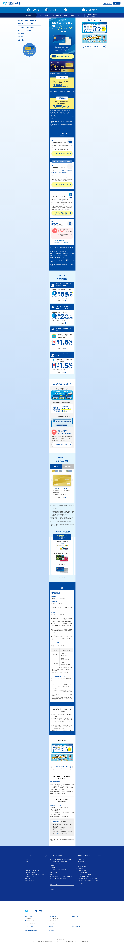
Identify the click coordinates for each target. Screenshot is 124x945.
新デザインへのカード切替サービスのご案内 (88, 880)
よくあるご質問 (29, 926)
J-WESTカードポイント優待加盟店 (59, 861)
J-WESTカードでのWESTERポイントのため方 (61, 859)
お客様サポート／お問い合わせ (84, 856)
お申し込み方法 (28, 883)
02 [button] (62, 577)
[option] (53, 471)
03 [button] (64, 577)
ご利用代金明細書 (82, 866)
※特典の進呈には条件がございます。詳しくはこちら (60, 73)
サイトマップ (52, 930)
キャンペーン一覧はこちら (62, 767)
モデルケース (28, 878)
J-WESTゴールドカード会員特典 (58, 870)
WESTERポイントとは (54, 918)
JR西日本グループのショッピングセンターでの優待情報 (62, 864)
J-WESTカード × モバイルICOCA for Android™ (62, 876)
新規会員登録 (107, 3)
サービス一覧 (29, 918)
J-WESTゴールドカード (30, 859)
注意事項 (20, 37)
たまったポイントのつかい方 (26, 27)
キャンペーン (75, 916)
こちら (57, 833)
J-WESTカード (29, 15)
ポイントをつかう (53, 923)
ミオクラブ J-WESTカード (31, 872)
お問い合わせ (22, 40)
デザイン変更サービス (84, 876)
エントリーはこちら (62, 184)
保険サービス (54, 872)
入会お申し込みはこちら (62, 153)
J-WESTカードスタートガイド (31, 885)
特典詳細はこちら (62, 444)
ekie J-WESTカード (30, 876)
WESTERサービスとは (30, 920)
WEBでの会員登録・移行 (31, 923)
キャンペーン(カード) (76, 15)
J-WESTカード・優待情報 (60, 15)
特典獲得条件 (22, 33)
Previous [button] (52, 480)
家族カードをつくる (29, 880)
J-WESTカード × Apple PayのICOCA (59, 878)
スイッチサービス (83, 872)
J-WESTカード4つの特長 (25, 24)
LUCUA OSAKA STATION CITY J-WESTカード (35, 868)
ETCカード (53, 874)
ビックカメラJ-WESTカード (32, 870)
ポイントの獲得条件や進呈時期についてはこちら (61, 241)
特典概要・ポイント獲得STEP (27, 20)
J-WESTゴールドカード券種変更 (86, 874)
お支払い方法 (81, 859)
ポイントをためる (53, 920)
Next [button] (72, 480)
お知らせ (52, 890)
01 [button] (59, 577)
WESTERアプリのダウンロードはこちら (62, 213)
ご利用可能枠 (81, 861)
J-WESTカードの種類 (24, 30)
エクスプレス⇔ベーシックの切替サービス (88, 878)
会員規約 (80, 868)
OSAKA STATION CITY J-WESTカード (33, 866)
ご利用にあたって (76, 926)
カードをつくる (44, 15)
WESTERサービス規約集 (31, 930)
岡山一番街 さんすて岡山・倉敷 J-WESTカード (36, 874)
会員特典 (53, 867)
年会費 (79, 864)
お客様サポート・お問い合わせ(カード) (92, 15)
